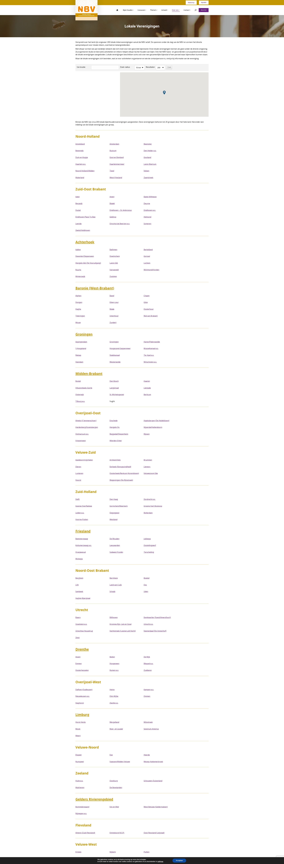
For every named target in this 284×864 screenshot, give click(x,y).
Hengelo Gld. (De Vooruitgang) (88, 263)
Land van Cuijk (116, 585)
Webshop (191, 3)
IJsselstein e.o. (81, 624)
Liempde (147, 388)
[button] (164, 93)
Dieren (78, 466)
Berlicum (147, 394)
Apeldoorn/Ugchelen (84, 460)
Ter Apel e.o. (149, 355)
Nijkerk (113, 852)
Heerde (147, 755)
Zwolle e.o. (114, 703)
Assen (77, 657)
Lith (77, 585)
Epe (111, 755)
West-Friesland (116, 177)
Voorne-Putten (81, 519)
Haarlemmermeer (117, 164)
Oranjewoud (80, 552)
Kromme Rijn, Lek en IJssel (120, 624)
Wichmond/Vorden (151, 270)
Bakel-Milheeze (150, 196)
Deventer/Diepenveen (84, 256)
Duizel (78, 210)
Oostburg (114, 781)
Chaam (146, 295)
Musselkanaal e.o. (151, 348)
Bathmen (113, 249)
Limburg (82, 714)
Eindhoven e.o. (150, 210)
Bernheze (114, 578)
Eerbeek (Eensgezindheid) (120, 466)
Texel (112, 171)
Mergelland (114, 722)
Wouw (78, 322)
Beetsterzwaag (81, 539)
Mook (77, 729)
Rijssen (147, 434)
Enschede (113, 420)
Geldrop (113, 217)
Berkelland (148, 249)
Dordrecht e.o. (149, 499)
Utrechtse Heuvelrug (84, 631)
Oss (145, 585)
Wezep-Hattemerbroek (153, 761)
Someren (147, 223)
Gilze (146, 302)
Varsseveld (114, 270)
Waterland (79, 177)
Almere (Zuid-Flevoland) (85, 833)
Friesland (83, 531)
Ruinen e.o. (114, 670)
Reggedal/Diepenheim (119, 434)
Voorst (78, 480)
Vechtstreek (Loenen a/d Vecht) (123, 631)
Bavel (112, 295)
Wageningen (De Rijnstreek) (121, 480)
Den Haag (114, 499)
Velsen (146, 171)
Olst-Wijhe (114, 696)
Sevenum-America (151, 729)
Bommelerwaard (82, 807)
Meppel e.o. (148, 663)
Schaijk (112, 591)
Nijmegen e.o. (81, 813)
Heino (112, 689)
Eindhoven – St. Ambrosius (121, 210)
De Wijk (147, 657)
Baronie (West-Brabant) (94, 288)
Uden (146, 591)
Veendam (79, 362)
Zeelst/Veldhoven (82, 230)
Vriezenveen (80, 440)
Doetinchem (115, 256)
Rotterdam (148, 513)
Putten (146, 852)
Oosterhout (148, 309)
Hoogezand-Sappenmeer (120, 348)
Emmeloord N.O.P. (117, 833)
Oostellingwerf (150, 545)
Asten (112, 196)
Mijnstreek (148, 722)
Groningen (84, 334)
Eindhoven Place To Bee (85, 217)
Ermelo (78, 852)
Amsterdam (114, 144)
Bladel (112, 203)
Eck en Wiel (114, 807)
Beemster (148, 144)
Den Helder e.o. (150, 150)
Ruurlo (78, 270)
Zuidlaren (148, 670)
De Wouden (114, 539)
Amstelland (80, 144)
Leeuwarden (115, 545)
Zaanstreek (148, 177)
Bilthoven (114, 617)
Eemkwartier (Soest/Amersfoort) (157, 617)
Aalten (78, 249)
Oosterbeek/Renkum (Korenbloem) (124, 473)
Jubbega (147, 539)
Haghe (78, 309)
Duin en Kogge (81, 157)
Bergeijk (78, 203)
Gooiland (147, 157)
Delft (77, 499)
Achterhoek (84, 242)
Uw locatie (81, 67)
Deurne (147, 203)
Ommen (147, 696)
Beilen (112, 657)
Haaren (147, 381)
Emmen (78, 663)
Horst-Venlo (80, 722)
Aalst (77, 196)
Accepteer (179, 860)
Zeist (77, 637)
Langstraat (114, 388)
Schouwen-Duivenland (153, 781)
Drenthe (82, 649)
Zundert (113, 322)
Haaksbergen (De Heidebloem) (156, 420)
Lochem (147, 263)
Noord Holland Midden (84, 171)
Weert (78, 735)
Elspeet (78, 755)
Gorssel (147, 256)
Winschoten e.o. (150, 362)
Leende (78, 223)
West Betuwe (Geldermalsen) (156, 807)
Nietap (78, 355)
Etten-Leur (114, 302)
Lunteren (79, 473)
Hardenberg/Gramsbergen (86, 427)
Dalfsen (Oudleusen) (83, 689)
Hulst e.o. (79, 781)
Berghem (79, 578)
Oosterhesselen (82, 670)
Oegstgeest (114, 513)
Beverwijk (79, 150)
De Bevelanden (116, 787)
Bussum (113, 150)
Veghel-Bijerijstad (82, 598)
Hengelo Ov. (115, 427)
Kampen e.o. (149, 689)
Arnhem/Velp (115, 460)
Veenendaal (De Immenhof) (155, 631)
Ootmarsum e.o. (82, 434)
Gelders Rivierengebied (94, 799)
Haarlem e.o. (80, 164)
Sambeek (79, 591)
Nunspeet (79, 761)
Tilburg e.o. (80, 401)
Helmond (147, 217)
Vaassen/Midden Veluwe (120, 761)
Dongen (78, 302)
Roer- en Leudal (116, 729)
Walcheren (79, 787)
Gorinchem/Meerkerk (119, 506)
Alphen (78, 295)
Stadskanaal (115, 355)
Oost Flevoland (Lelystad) (154, 833)
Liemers (147, 466)
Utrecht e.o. (148, 624)
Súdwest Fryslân (116, 552)
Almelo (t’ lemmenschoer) (85, 420)
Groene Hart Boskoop (153, 506)
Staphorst (79, 703)
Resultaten (150, 67)
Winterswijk (80, 276)
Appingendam (81, 342)
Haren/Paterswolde (152, 342)
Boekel (146, 578)
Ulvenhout (114, 316)
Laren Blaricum (150, 164)
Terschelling (149, 552)
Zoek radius (125, 67)
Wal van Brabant (151, 316)
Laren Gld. (114, 263)
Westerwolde (115, 362)
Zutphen (113, 276)
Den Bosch (114, 381)
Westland (113, 519)
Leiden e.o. (79, 513)
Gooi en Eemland (117, 157)
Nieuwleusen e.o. (82, 696)
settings (160, 862)
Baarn (78, 617)
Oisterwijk (79, 394)
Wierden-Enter (116, 440)
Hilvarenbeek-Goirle (83, 388)
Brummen (148, 460)
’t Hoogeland (80, 348)
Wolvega (79, 559)
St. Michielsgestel (117, 394)
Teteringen (80, 316)
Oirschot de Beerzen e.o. (120, 223)
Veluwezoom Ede (151, 473)
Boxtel (78, 381)
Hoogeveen (114, 663)
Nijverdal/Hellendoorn (153, 427)
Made (112, 309)
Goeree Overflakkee (83, 506)
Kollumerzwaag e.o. (83, 545)
